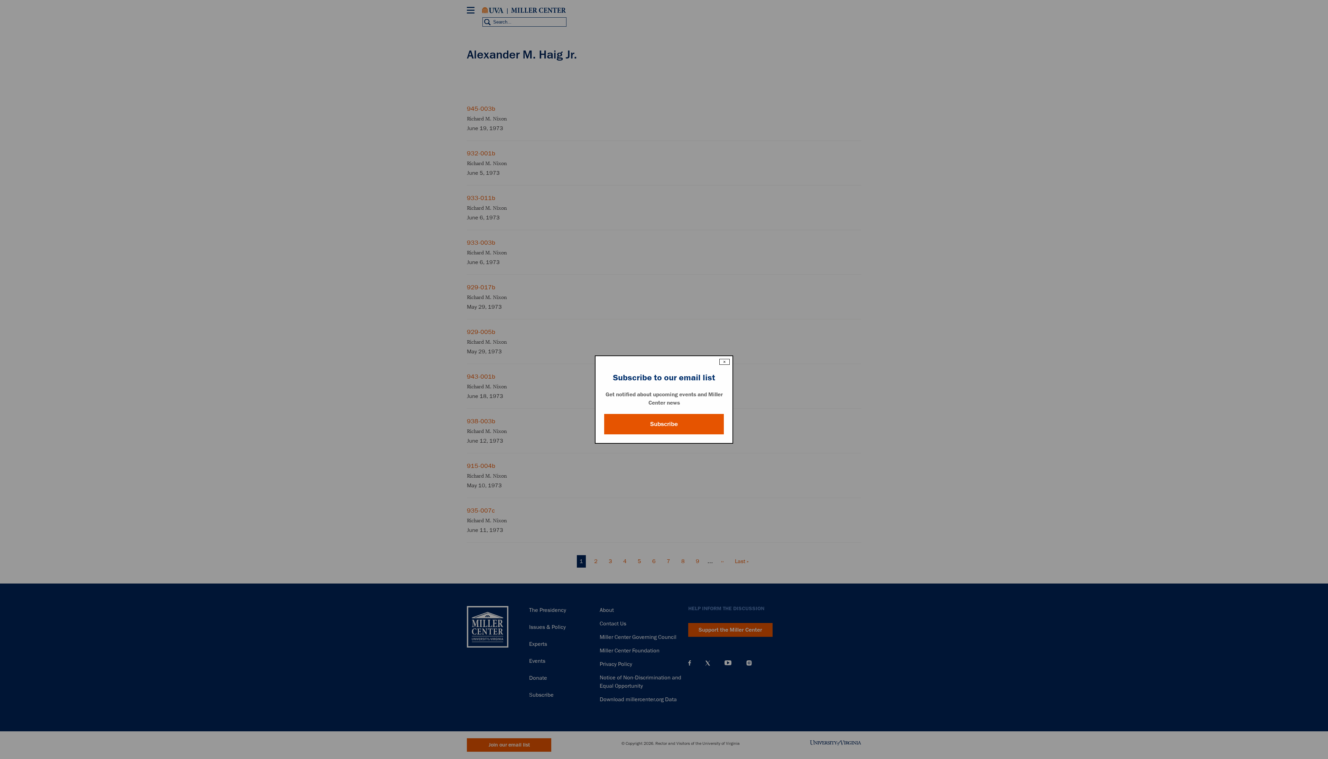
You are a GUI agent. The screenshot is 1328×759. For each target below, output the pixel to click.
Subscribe (664, 424)
